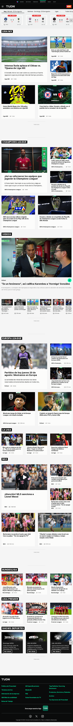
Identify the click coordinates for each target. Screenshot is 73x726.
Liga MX (7, 79)
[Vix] (68, 6)
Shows (22, 1)
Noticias (28, 1)
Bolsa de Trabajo (7, 701)
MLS (6, 507)
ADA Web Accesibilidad (9, 697)
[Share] (69, 280)
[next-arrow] (71, 20)
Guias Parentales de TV (33, 697)
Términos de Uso (7, 690)
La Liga (5, 453)
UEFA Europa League (55, 387)
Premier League (32, 622)
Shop (54, 1)
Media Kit (28, 690)
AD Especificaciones (32, 686)
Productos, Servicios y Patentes (59, 692)
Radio (49, 1)
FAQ (26, 693)
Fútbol (7, 386)
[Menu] (2, 6)
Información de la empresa (10, 693)
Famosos (35, 1)
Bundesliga (6, 592)
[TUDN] (10, 6)
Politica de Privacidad (9, 686)
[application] (36, 257)
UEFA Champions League (13, 189)
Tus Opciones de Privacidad (58, 700)
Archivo (51, 696)
